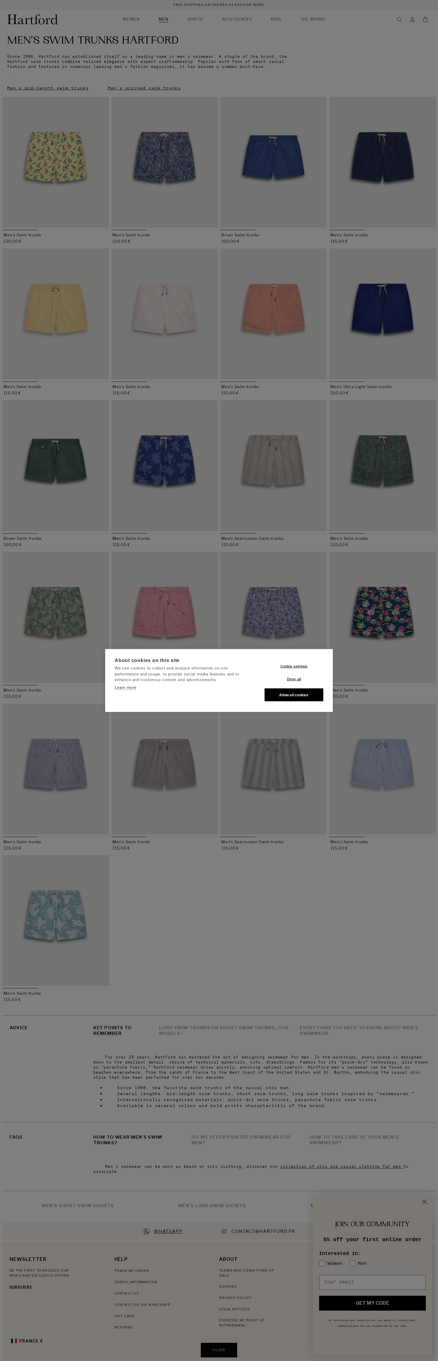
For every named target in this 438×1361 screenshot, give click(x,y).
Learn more (125, 687)
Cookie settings (294, 666)
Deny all (294, 679)
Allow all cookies (293, 695)
